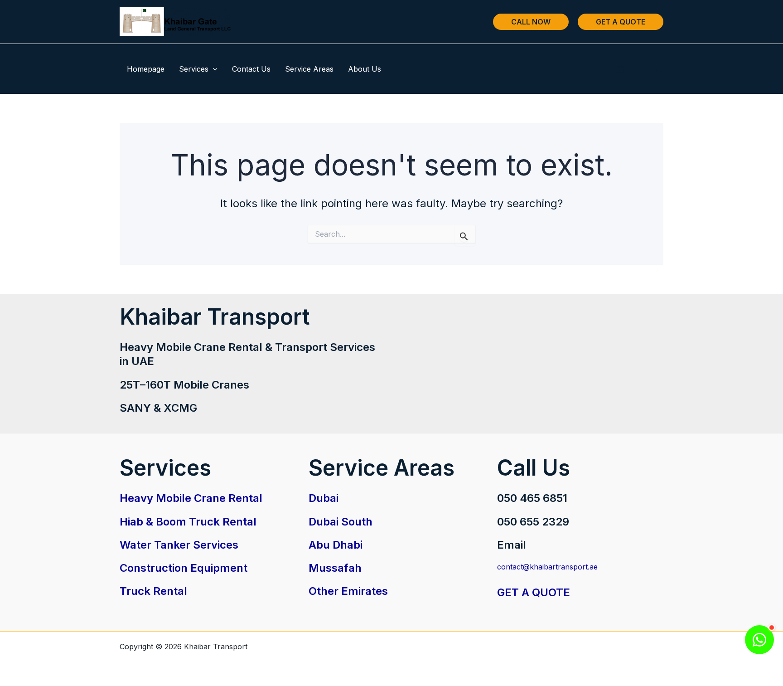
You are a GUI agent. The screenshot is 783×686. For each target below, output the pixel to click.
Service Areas (309, 68)
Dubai (323, 498)
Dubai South (340, 521)
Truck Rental (153, 591)
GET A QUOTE (533, 592)
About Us (364, 68)
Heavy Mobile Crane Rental (191, 498)
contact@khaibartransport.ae (547, 566)
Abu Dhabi (335, 544)
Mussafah (335, 567)
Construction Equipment (183, 567)
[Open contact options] (759, 639)
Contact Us (251, 68)
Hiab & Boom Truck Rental (188, 521)
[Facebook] (640, 69)
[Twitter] (659, 69)
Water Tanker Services (179, 544)
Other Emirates (348, 591)
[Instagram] (620, 69)
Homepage (145, 68)
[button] (531, 22)
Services (193, 68)
